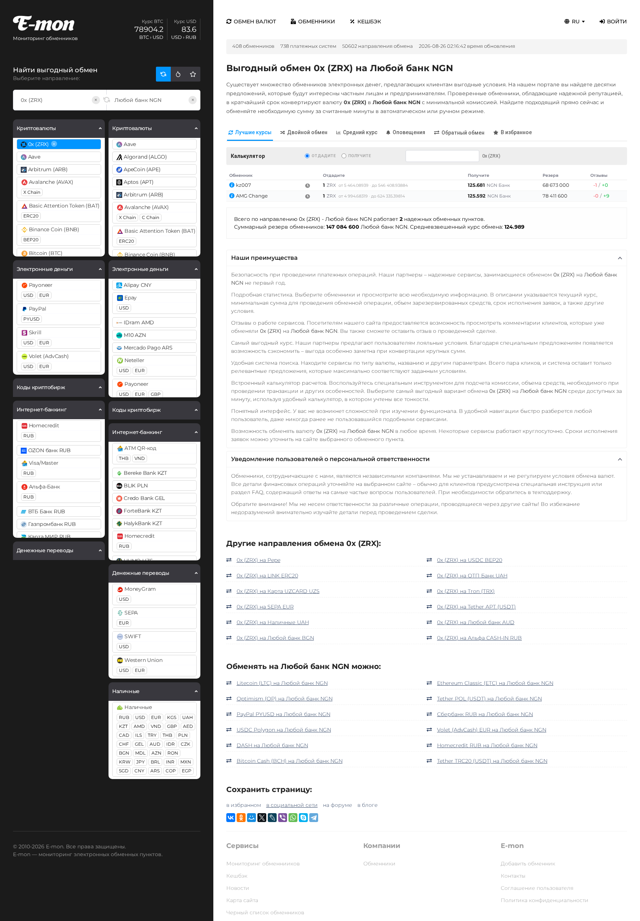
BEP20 (31, 239)
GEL (139, 744)
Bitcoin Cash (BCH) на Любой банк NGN (290, 761)
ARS (155, 770)
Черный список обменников (265, 912)
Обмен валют (255, 21)
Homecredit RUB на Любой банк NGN (487, 745)
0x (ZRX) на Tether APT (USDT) (476, 606)
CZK (185, 744)
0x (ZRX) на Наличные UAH (273, 622)
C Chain (150, 217)
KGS (171, 717)
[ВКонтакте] (230, 817)
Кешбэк (369, 21)
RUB (28, 435)
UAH (187, 717)
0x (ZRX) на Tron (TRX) (466, 591)
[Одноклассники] (241, 817)
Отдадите (323, 155)
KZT (123, 726)
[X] (261, 817)
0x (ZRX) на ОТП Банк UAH (472, 575)
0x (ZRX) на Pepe (258, 560)
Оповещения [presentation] (409, 132)
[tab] (250, 133)
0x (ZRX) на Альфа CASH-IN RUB (479, 638)
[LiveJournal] (272, 817)
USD (28, 295)
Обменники (316, 21)
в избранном (243, 805)
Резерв (551, 175)
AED (188, 726)
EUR (44, 295)
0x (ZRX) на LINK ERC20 (267, 575)
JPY (140, 762)
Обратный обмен (462, 133)
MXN (185, 762)
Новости (237, 888)
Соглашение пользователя (537, 888)
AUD (155, 744)
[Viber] (282, 817)
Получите (359, 155)
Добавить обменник (528, 863)
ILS (138, 735)
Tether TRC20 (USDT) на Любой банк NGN (492, 761)
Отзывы (598, 175)
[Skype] (303, 817)
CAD (124, 735)
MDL (140, 753)
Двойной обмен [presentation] (307, 132)
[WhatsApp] (293, 817)
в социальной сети (292, 805)
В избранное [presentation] (516, 132)
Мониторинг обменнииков (263, 863)
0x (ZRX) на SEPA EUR (265, 606)
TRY (152, 735)
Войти (617, 21)
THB (124, 458)
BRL (155, 762)
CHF (124, 744)
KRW (124, 762)
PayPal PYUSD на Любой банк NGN (283, 714)
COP (171, 770)
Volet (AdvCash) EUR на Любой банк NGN (491, 729)
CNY (139, 770)
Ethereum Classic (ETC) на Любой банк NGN (495, 683)
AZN (156, 753)
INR (170, 762)
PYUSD (31, 319)
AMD (139, 726)
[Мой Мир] (251, 817)
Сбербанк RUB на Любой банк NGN (485, 714)
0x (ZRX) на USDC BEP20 (469, 560)
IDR (170, 744)
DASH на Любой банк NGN (272, 745)
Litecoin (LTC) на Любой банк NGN (282, 683)
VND (139, 458)
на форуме (337, 805)
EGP (186, 770)
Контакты (513, 875)
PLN (183, 735)
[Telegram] (313, 817)
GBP (156, 394)
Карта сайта (242, 900)
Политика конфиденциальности (545, 900)
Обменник (241, 175)
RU (576, 21)
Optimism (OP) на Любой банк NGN (285, 698)
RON (172, 753)
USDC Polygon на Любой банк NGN (284, 729)
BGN (124, 753)
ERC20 (31, 216)
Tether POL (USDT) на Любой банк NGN (489, 698)
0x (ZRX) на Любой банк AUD (475, 622)
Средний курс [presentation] (360, 132)
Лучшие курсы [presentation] (253, 132)
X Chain (31, 192)
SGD (124, 770)
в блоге (367, 805)
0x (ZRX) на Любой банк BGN (275, 638)
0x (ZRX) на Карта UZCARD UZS (278, 591)
